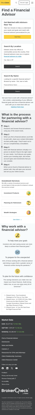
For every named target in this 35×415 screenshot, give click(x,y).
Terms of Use (5, 384)
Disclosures (6, 342)
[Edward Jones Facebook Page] (3, 368)
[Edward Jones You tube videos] (16, 368)
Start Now (17, 37)
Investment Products (11, 193)
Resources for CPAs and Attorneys (13, 352)
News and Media (7, 345)
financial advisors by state (12, 56)
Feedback (4, 372)
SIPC (31, 397)
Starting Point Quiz (17, 107)
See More (16, 219)
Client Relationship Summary (11, 356)
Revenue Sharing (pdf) (9, 378)
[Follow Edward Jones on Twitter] (12, 368)
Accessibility (5, 381)
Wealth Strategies (10, 212)
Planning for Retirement (12, 203)
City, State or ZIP (8, 60)
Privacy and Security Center (9, 375)
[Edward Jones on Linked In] (7, 368)
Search (17, 66)
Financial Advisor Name (10, 85)
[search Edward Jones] (16, 3)
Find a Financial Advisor (10, 338)
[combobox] (17, 62)
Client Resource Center (10, 360)
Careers (5, 349)
